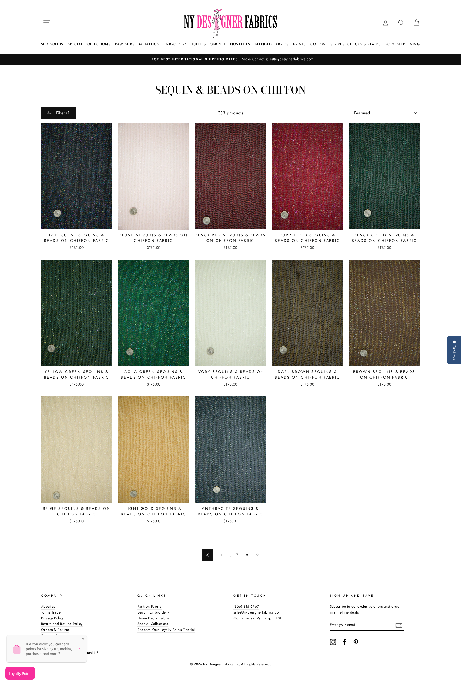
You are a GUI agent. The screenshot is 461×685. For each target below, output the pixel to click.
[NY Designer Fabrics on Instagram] (333, 642)
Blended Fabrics (272, 44)
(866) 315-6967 (246, 606)
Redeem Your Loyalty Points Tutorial (166, 629)
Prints (299, 44)
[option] (230, 59)
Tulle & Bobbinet (209, 44)
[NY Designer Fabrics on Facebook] (344, 642)
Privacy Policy (52, 618)
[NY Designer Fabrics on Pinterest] (356, 642)
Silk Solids (52, 44)
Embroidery (175, 44)
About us (48, 606)
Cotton (318, 44)
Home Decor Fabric (153, 618)
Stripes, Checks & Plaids (355, 44)
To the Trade (51, 612)
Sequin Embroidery (153, 612)
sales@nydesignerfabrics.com (257, 612)
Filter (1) (63, 113)
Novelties (240, 44)
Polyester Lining (402, 44)
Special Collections (89, 44)
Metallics (149, 44)
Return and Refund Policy (62, 623)
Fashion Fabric (149, 606)
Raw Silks (125, 44)
